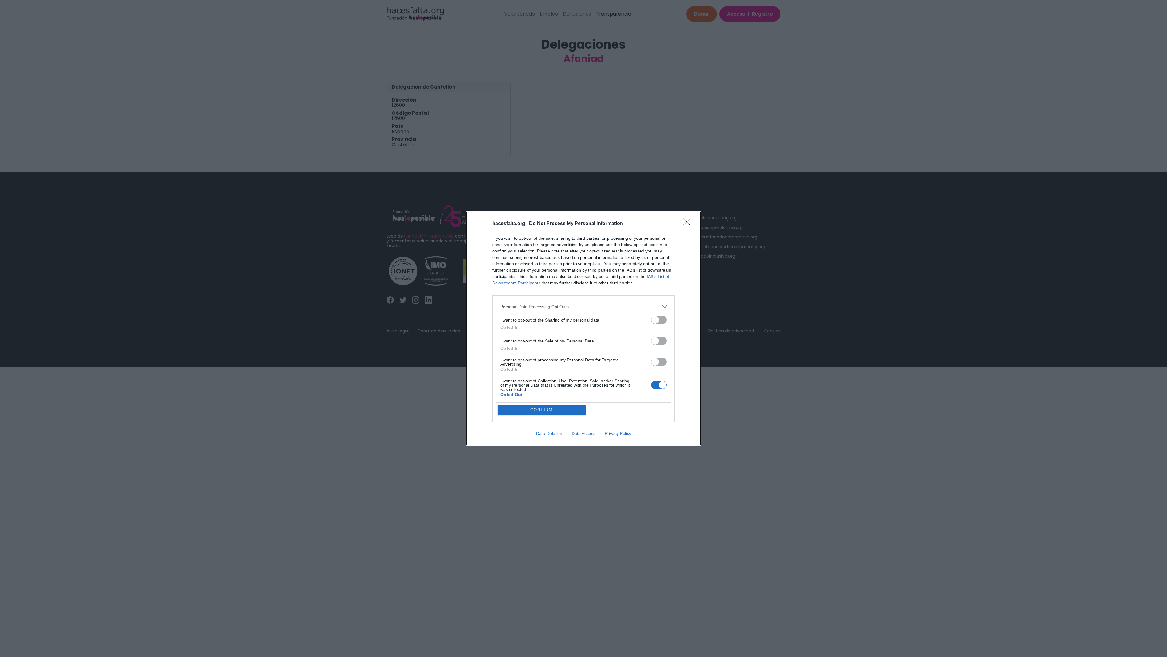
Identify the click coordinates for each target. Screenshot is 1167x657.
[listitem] (583, 306)
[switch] (659, 320)
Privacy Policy (618, 433)
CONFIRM (541, 410)
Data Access (583, 433)
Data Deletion (549, 433)
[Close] (688, 224)
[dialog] (583, 328)
